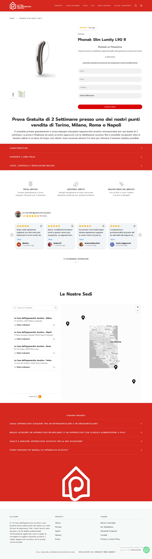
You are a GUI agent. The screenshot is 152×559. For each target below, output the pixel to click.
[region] (100, 351)
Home (12, 18)
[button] (83, 318)
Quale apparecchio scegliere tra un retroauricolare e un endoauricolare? (54, 423)
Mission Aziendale (108, 523)
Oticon (58, 523)
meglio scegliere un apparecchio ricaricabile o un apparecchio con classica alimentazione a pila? (68, 432)
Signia (57, 531)
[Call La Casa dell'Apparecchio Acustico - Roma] (54, 353)
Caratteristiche (19, 148)
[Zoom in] (137, 307)
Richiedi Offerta (110, 107)
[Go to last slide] (12, 235)
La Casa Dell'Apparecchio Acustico (36, 213)
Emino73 (57, 243)
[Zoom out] (137, 310)
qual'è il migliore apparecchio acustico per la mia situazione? (46, 441)
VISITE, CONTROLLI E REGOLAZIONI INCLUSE (32, 165)
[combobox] (35, 307)
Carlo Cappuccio (123, 243)
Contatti (104, 535)
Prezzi (57, 539)
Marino (25, 243)
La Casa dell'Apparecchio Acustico (54, 552)
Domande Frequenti (109, 531)
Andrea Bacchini (92, 243)
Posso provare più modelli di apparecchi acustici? (39, 450)
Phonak (81, 34)
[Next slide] (140, 235)
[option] (35, 322)
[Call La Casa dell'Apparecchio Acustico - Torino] (54, 367)
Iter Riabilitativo (107, 527)
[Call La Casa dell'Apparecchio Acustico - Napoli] (54, 339)
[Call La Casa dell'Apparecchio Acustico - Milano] (54, 325)
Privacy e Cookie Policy (110, 539)
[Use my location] (55, 308)
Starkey (58, 535)
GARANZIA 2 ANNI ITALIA (22, 156)
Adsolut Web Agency (105, 552)
